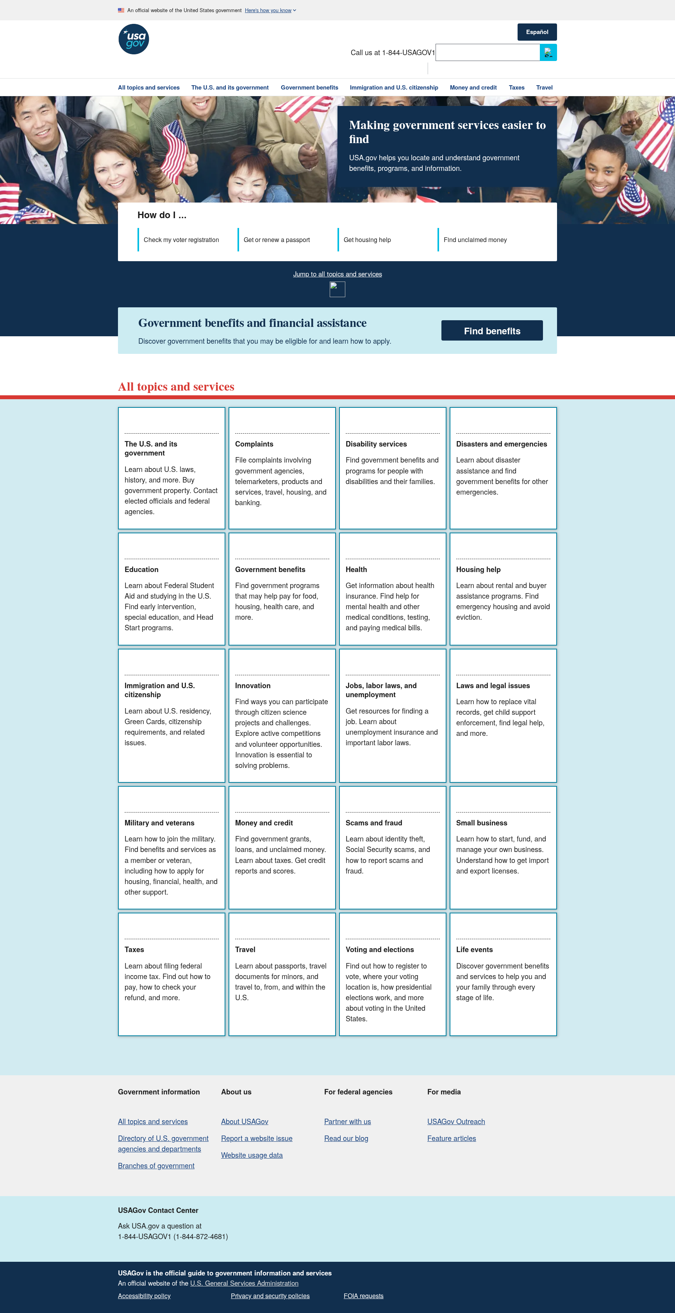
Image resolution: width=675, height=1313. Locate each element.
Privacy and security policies (270, 1295)
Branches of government (156, 1165)
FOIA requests (364, 1295)
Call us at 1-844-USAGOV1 (393, 52)
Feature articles (451, 1138)
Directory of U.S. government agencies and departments (163, 1143)
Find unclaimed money (475, 239)
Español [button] (537, 31)
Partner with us (347, 1121)
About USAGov (244, 1121)
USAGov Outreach (456, 1121)
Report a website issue (257, 1138)
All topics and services (153, 1121)
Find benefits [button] (492, 330)
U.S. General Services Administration (244, 1283)
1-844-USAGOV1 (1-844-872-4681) (173, 1236)
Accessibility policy (144, 1295)
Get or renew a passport (277, 239)
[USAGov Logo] (133, 39)
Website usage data (252, 1155)
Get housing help (367, 239)
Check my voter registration (181, 239)
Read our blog (346, 1138)
